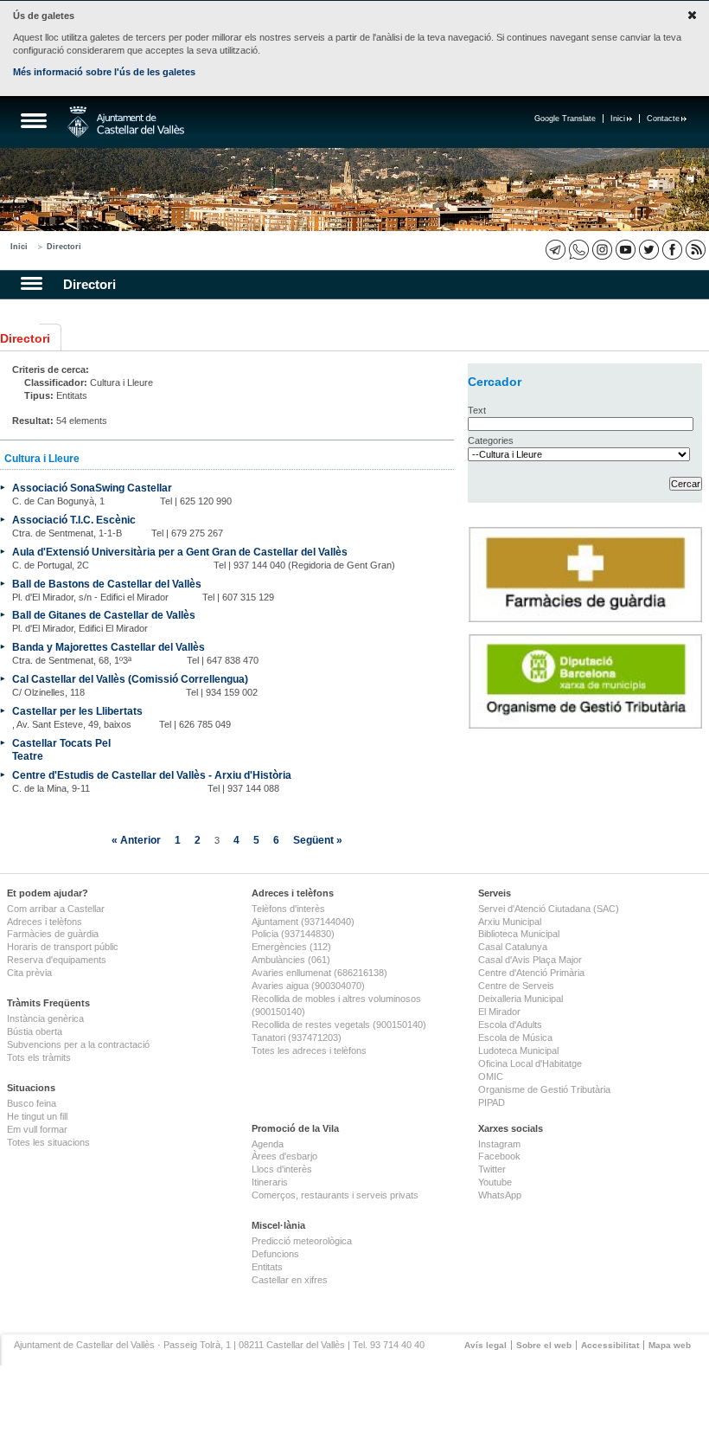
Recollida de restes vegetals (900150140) (339, 1024)
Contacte (663, 118)
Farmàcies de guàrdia (53, 933)
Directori (64, 246)
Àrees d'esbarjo (284, 1156)
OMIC (490, 1076)
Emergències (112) (291, 946)
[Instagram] (602, 250)
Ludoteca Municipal (518, 1050)
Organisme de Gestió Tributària (544, 1089)
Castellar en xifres (290, 1280)
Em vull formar (37, 1129)
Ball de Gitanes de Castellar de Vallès (103, 614)
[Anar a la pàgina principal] (125, 122)
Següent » (317, 839)
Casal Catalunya (512, 946)
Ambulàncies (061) (291, 959)
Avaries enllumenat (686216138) (319, 972)
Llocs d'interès (282, 1169)
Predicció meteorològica (302, 1241)
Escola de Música (515, 1037)
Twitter (492, 1169)
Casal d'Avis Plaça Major (530, 959)
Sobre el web (544, 1345)
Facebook (499, 1156)
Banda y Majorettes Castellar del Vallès (108, 646)
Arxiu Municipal (509, 921)
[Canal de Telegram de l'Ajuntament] (555, 250)
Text (477, 410)
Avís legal (485, 1345)
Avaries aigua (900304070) (308, 985)
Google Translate (565, 118)
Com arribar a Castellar (56, 908)
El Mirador (499, 1011)
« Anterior (136, 839)
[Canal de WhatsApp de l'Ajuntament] (579, 250)
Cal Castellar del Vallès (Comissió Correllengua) (130, 678)
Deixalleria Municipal (520, 998)
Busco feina (31, 1103)
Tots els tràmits (39, 1057)
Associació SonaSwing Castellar (92, 487)
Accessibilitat (610, 1345)
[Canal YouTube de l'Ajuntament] (626, 250)
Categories (491, 440)
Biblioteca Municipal (518, 933)
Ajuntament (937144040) (303, 921)
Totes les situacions (48, 1142)
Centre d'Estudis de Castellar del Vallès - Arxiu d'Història (151, 775)
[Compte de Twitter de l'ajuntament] (649, 250)
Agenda (268, 1144)
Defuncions (275, 1254)
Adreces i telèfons (44, 921)
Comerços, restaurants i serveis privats (335, 1195)
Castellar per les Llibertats (77, 710)
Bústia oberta (34, 1031)
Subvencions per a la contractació (78, 1044)
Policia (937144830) (293, 933)
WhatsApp (499, 1195)
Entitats (267, 1267)
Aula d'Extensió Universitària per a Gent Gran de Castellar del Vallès (180, 551)
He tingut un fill (37, 1116)
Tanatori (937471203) (297, 1037)
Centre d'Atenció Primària (531, 972)
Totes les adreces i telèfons (309, 1050)
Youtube (495, 1182)
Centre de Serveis (516, 985)
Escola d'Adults (510, 1024)
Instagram (499, 1144)
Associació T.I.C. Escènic (74, 519)
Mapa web (669, 1345)
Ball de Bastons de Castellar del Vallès (106, 583)
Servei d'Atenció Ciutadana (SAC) (548, 908)
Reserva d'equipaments (56, 959)
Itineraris (270, 1182)
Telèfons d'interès (288, 908)
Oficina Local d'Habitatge (530, 1063)
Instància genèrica (45, 1018)
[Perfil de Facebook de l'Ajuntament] (672, 250)
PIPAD (491, 1102)
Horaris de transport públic (62, 946)
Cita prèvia (29, 972)
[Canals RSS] (696, 250)
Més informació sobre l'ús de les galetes (104, 72)
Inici (617, 118)
